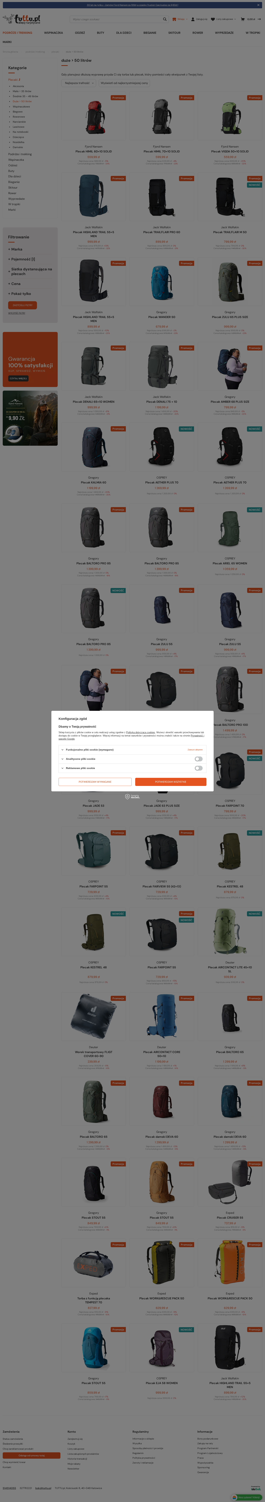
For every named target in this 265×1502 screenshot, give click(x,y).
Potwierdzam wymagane (95, 781)
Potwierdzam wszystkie (170, 781)
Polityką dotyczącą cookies (140, 732)
